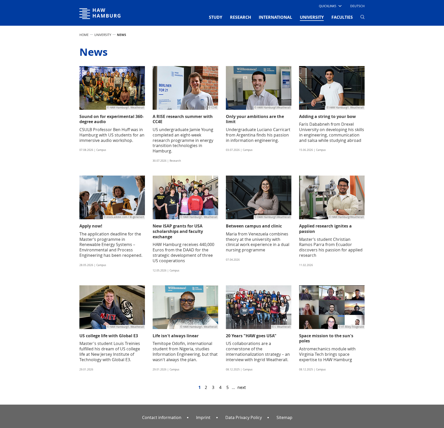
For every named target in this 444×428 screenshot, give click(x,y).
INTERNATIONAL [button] (275, 17)
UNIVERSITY (102, 35)
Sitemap (284, 417)
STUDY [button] (215, 17)
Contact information (161, 417)
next (241, 387)
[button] (330, 6)
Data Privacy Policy (243, 417)
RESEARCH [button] (240, 17)
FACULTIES (342, 17)
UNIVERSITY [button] (312, 17)
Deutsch (357, 6)
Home (84, 35)
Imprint (203, 417)
